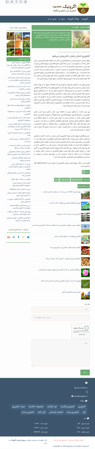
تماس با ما (52, 19)
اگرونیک (85, 19)
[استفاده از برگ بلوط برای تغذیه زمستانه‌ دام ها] (10, 52)
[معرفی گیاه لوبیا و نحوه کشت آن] (26, 52)
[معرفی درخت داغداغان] (26, 44)
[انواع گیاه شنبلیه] (10, 36)
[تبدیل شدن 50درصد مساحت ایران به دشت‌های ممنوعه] (26, 36)
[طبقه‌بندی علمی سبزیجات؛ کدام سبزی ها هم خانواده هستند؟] (18, 36)
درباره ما (62, 19)
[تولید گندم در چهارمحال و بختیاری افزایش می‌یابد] (18, 44)
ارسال (85, 372)
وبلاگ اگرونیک (73, 19)
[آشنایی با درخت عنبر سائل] (18, 52)
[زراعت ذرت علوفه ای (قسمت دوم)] (10, 44)
